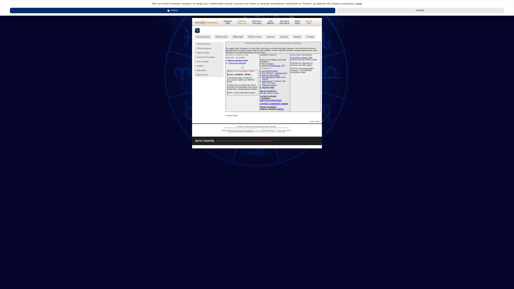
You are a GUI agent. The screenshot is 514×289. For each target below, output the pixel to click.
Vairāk (359, 3)
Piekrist (174, 10)
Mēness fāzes (255, 37)
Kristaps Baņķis (268, 130)
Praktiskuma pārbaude (237, 63)
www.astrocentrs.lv (266, 141)
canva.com (281, 132)
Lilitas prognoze (204, 48)
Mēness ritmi (202, 75)
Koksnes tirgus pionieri (270, 75)
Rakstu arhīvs (221, 37)
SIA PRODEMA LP (249, 132)
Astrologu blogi (203, 37)
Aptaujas (284, 37)
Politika (200, 66)
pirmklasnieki (276, 66)
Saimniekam (267, 81)
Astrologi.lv (286, 130)
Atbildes (297, 37)
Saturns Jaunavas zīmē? (238, 60)
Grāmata (271, 37)
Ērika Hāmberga (268, 77)
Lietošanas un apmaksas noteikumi (256, 126)
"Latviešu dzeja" (281, 73)
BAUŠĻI (280, 109)
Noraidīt (420, 10)
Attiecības (201, 70)
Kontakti (310, 37)
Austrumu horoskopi (206, 57)
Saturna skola (203, 53)
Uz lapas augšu (315, 121)
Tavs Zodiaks (203, 61)
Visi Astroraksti (203, 44)
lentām (270, 64)
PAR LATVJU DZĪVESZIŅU (270, 101)
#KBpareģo (238, 37)
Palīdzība (273, 126)
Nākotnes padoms (269, 85)
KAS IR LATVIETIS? (268, 91)
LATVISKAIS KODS (269, 71)
